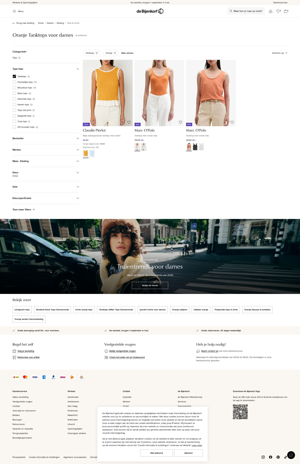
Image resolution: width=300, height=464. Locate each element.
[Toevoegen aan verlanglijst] (128, 122)
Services (182, 401)
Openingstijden (75, 428)
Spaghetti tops (26, 115)
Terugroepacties (20, 433)
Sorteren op (278, 53)
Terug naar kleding (25, 23)
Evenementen (184, 406)
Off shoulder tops (28, 127)
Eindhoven (73, 410)
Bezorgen (17, 419)
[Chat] (291, 455)
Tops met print (26, 110)
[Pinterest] (278, 457)
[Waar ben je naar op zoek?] (231, 10)
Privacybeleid (18, 457)
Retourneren (18, 424)
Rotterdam (73, 419)
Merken (126, 401)
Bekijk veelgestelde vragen (122, 350)
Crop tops (24, 121)
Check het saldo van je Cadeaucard (127, 357)
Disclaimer (95, 457)
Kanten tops (25, 104)
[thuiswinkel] (81, 379)
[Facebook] (270, 457)
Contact (16, 406)
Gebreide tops (26, 99)
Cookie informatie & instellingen (44, 457)
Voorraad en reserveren (24, 410)
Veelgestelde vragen (22, 401)
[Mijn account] (270, 11)
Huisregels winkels (77, 433)
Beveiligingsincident (22, 438)
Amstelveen (73, 401)
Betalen (16, 415)
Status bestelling (20, 397)
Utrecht (71, 424)
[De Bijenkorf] (150, 11)
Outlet (126, 406)
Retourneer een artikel (29, 357)
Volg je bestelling (26, 350)
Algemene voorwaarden (75, 457)
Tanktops (24, 76)
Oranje (109, 53)
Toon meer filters (21, 209)
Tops (16, 57)
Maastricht (73, 415)
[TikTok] (286, 457)
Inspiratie (127, 397)
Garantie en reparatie (22, 428)
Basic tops (24, 93)
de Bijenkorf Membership (190, 397)
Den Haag (72, 406)
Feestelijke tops (27, 82)
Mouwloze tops (27, 87)
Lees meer (197, 445)
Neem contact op (209, 350)
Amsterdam (73, 397)
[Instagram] (263, 457)
